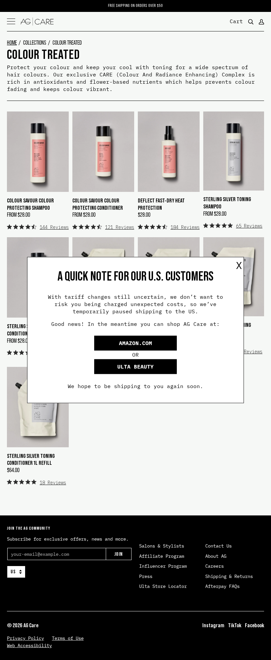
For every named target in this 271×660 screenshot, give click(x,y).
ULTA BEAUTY (135, 366)
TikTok (234, 625)
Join (118, 554)
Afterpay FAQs (222, 586)
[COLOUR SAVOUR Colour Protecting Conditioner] (103, 151)
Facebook (254, 625)
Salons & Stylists (161, 546)
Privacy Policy (25, 638)
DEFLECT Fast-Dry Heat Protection (161, 204)
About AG (215, 556)
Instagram (213, 625)
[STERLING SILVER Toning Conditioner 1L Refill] (38, 407)
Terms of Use (68, 638)
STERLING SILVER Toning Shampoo (227, 202)
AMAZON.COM (135, 342)
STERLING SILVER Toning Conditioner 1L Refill (31, 459)
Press (145, 576)
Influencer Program (163, 566)
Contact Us (218, 546)
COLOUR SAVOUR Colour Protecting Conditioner (97, 204)
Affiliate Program (161, 556)
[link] (38, 227)
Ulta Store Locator (163, 586)
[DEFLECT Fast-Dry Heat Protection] (169, 151)
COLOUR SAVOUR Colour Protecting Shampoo (30, 204)
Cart (236, 20)
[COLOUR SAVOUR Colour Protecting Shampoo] (38, 151)
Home (12, 43)
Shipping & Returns (229, 576)
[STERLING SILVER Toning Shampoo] (233, 151)
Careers (214, 566)
